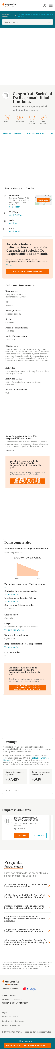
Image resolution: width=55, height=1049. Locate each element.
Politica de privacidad (11, 1025)
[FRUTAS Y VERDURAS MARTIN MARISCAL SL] (8, 821)
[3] (19, 110)
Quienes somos (9, 995)
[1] (14, 110)
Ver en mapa (43, 200)
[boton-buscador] (49, 22)
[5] (24, 110)
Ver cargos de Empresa (14, 630)
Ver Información (11, 594)
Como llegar (14, 207)
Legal (4, 1012)
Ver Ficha (39, 835)
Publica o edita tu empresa (15, 1003)
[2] (16, 110)
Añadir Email (14, 231)
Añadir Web (14, 223)
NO (5, 587)
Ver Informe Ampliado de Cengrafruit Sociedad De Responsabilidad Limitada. (27, 481)
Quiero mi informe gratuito (27, 271)
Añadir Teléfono (16, 215)
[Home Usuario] (44, 5)
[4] (22, 110)
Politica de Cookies (10, 1016)
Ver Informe (21, 835)
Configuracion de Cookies (13, 1021)
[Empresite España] (10, 5)
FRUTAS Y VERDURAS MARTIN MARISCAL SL (26, 819)
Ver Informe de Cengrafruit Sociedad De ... (27, 1045)
